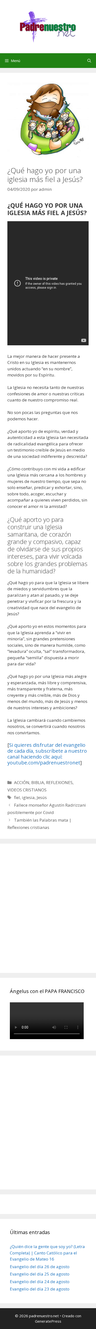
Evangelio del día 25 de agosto (39, 1274)
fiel (17, 797)
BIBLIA (37, 782)
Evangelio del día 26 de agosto (39, 1266)
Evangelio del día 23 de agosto (39, 1289)
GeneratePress (48, 1321)
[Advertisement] (48, 914)
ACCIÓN (21, 782)
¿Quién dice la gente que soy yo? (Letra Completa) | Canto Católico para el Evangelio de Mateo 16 (47, 1253)
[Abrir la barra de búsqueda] (89, 60)
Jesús (42, 797)
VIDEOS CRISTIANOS (27, 790)
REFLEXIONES (59, 782)
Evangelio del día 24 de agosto (39, 1281)
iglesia (28, 797)
